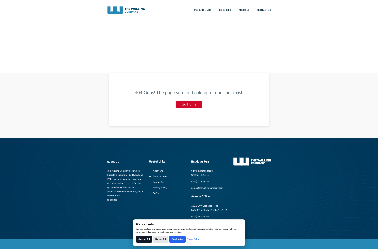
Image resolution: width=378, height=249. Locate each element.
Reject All (160, 239)
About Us (244, 10)
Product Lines (202, 10)
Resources (225, 10)
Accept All (144, 239)
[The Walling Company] (126, 10)
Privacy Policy (160, 187)
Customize (177, 239)
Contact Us (264, 10)
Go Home (189, 104)
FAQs (156, 193)
